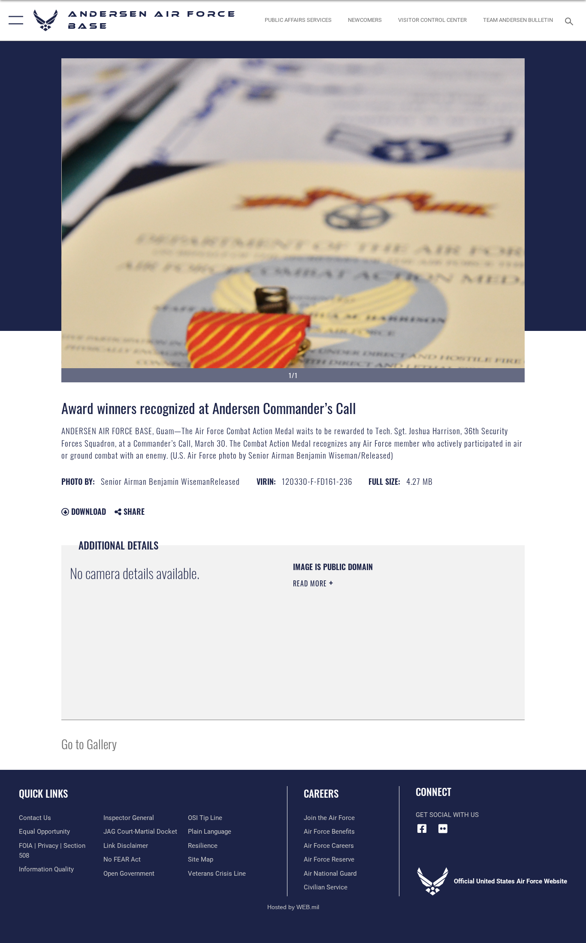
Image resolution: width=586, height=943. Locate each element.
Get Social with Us (447, 815)
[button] (14, 20)
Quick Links (43, 793)
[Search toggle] (570, 20)
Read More (311, 583)
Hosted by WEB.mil (293, 907)
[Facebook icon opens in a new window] (422, 828)
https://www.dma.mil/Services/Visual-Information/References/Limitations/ (393, 650)
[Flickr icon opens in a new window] (443, 828)
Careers (321, 793)
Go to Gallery (89, 743)
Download (87, 511)
